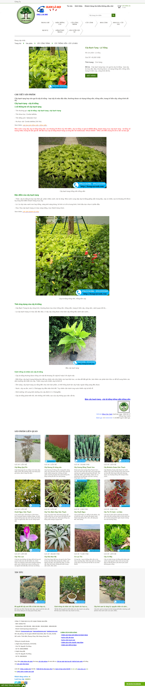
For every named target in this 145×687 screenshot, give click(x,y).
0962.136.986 (42, 15)
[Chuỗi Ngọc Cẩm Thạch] (27, 506)
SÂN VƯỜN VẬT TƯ (74, 31)
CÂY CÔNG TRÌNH (74, 23)
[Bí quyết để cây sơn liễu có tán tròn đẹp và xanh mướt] (32, 603)
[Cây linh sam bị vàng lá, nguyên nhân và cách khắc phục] (112, 603)
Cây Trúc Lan (19, 557)
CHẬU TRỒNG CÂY (60, 23)
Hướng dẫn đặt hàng (67, 637)
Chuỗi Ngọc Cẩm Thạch (23, 512)
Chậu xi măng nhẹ (25, 669)
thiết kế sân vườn (77, 661)
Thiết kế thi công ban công (44, 669)
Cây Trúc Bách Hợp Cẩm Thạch (55, 512)
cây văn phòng (43, 661)
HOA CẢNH (103, 22)
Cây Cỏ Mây (108, 557)
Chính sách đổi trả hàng (68, 645)
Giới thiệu (78, 6)
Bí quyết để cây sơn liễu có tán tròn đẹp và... (30, 606)
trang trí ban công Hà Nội (62, 669)
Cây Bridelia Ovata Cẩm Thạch (114, 467)
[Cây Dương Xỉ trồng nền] (57, 462)
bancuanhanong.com (39, 631)
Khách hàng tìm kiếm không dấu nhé (99, 6)
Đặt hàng (91, 76)
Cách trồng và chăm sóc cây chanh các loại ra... (71, 606)
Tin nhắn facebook (133, 684)
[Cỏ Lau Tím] (87, 551)
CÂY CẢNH (89, 22)
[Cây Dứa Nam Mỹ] (57, 551)
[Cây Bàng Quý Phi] (27, 462)
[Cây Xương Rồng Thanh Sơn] (87, 462)
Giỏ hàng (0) (126, 5)
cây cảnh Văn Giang (23, 664)
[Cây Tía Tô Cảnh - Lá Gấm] (117, 506)
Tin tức (69, 6)
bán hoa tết (68, 661)
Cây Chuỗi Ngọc (80, 512)
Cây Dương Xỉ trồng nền (53, 467)
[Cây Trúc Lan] (27, 551)
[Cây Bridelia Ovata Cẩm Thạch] (117, 462)
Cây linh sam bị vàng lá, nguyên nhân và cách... (111, 606)
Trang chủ (45, 22)
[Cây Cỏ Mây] (117, 551)
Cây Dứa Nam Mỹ (50, 557)
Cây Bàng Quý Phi (21, 467)
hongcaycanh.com (26, 631)
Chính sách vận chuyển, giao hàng (72, 642)
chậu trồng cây (81, 669)
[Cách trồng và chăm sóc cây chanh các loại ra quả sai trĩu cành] (72, 603)
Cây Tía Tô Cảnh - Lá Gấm (113, 512)
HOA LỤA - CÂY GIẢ (118, 23)
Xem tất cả (20, 615)
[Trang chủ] (25, 24)
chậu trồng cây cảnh (26, 661)
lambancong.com (52, 631)
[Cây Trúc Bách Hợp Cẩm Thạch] (57, 506)
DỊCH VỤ (45, 30)
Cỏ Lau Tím (78, 557)
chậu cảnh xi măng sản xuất (25, 671)
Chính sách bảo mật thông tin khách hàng (74, 635)
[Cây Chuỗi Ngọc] (87, 506)
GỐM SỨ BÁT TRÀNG (60, 31)
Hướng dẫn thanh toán (68, 640)
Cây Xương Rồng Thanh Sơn (84, 467)
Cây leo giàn (60, 661)
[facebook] (25, 683)
